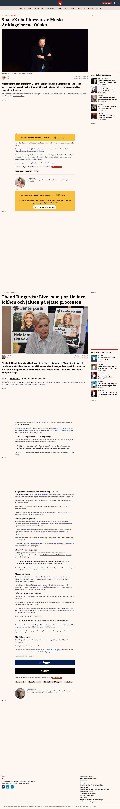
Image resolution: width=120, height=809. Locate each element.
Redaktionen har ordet (87, 795)
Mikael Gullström (32, 689)
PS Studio (99, 8)
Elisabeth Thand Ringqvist (52, 682)
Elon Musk (19, 171)
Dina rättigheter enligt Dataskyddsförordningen (94, 789)
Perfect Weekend (88, 8)
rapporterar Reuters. (11, 90)
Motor (73, 8)
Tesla (36, 171)
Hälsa (79, 8)
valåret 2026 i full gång (53, 650)
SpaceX (28, 171)
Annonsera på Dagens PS (88, 793)
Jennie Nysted (31, 178)
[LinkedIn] (12, 787)
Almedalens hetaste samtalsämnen (36, 570)
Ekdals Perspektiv (35, 682)
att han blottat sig (18, 96)
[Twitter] (7, 787)
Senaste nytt (21, 8)
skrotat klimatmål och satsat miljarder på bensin (55, 555)
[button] (45, 662)
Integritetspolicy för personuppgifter (91, 785)
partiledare (68, 682)
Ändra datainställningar (87, 802)
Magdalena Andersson (41, 494)
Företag (66, 8)
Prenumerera (107, 3)
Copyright (83, 783)
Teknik (59, 8)
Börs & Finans (39, 8)
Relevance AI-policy (86, 791)
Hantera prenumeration (87, 776)
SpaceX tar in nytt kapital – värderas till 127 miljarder (38, 163)
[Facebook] (3, 787)
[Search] (114, 3)
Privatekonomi (50, 8)
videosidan (15, 378)
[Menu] (117, 3)
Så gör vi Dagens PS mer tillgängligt (91, 800)
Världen (30, 8)
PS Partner (83, 797)
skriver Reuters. (39, 151)
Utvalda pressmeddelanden (88, 779)
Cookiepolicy (84, 787)
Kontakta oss (84, 781)
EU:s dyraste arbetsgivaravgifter (32, 544)
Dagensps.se (5, 15)
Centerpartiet (20, 682)
